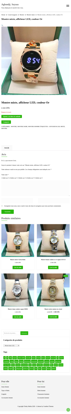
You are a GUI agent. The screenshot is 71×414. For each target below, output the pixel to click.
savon (44, 368)
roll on (31, 368)
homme (18, 365)
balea (33, 357)
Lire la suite (17, 267)
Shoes (48, 368)
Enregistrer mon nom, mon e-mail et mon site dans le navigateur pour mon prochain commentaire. (32, 206)
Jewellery (39, 365)
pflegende (19, 368)
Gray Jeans (7, 365)
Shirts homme (41, 390)
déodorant (27, 361)
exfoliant (40, 361)
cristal (11, 361)
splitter (54, 368)
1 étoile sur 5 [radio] (5, 178)
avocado (28, 357)
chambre (6, 361)
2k (4, 357)
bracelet (53, 357)
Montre (14, 126)
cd (57, 357)
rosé (36, 368)
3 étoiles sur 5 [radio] (22, 178)
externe (47, 361)
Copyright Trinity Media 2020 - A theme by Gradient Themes (35, 406)
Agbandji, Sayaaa (10, 4)
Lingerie (3, 394)
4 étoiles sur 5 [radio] (30, 178)
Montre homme (34, 126)
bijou (43, 357)
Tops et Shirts (5, 390)
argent (14, 357)
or (14, 368)
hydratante (24, 365)
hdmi (12, 365)
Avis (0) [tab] (6, 148)
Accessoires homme (43, 398)
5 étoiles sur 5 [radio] (38, 178)
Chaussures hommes (43, 394)
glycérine (58, 361)
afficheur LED (54, 126)
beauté (38, 357)
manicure (46, 365)
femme (52, 361)
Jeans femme (5, 387)
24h (10, 357)
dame (16, 361)
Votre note (5, 175)
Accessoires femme (7, 398)
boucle (48, 357)
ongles (10, 368)
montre (4, 128)
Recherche (24, 333)
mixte (63, 126)
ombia (5, 368)
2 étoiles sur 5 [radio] (13, 178)
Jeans (34, 365)
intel (30, 365)
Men (51, 365)
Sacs (39, 368)
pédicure (25, 368)
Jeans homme (41, 387)
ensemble (34, 361)
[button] (2, 25)
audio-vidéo (21, 357)
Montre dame (22, 126)
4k (7, 357)
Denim (21, 361)
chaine (61, 357)
